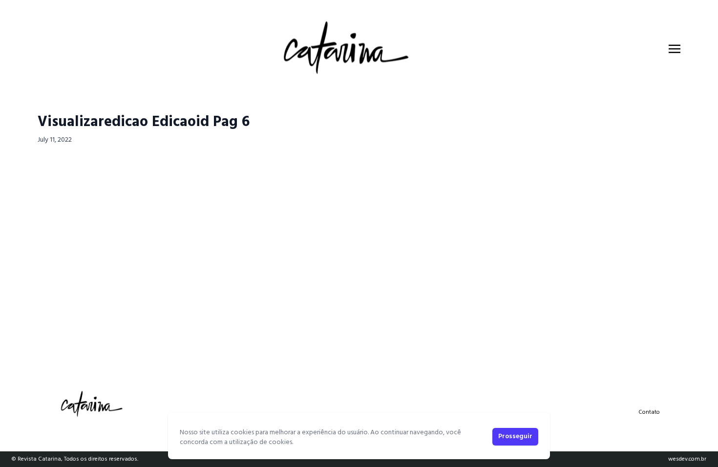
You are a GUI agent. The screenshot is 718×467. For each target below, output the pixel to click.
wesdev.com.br (687, 459)
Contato (649, 412)
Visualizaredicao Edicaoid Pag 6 (144, 122)
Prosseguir (515, 436)
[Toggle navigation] (674, 49)
